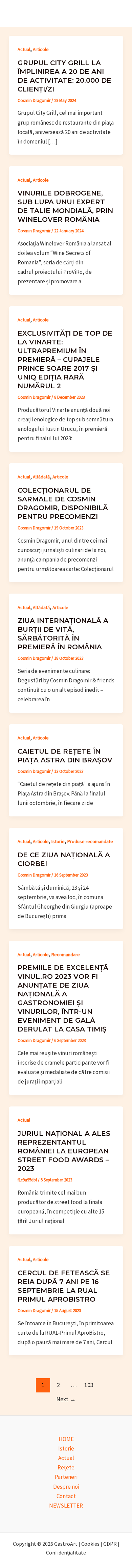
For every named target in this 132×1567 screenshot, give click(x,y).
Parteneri (66, 1477)
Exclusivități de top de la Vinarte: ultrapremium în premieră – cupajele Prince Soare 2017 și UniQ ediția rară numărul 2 (65, 359)
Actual (24, 49)
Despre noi (66, 1486)
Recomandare (65, 954)
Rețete (66, 1467)
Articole (41, 49)
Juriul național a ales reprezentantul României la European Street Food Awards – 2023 (64, 1151)
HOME (66, 1439)
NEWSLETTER (66, 1505)
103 (88, 1385)
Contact (66, 1496)
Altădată (41, 477)
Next (66, 1399)
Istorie (58, 841)
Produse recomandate (90, 841)
